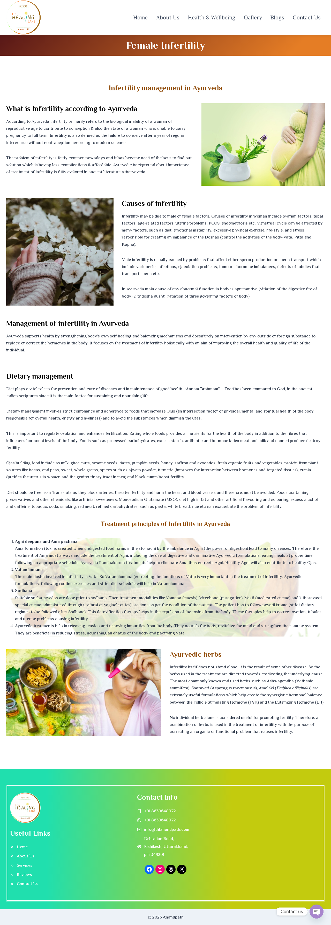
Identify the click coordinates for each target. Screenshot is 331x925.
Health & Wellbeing (211, 17)
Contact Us (307, 17)
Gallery (253, 17)
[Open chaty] (317, 912)
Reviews (24, 874)
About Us (167, 17)
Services (24, 865)
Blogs (277, 17)
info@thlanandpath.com (166, 829)
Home (140, 17)
